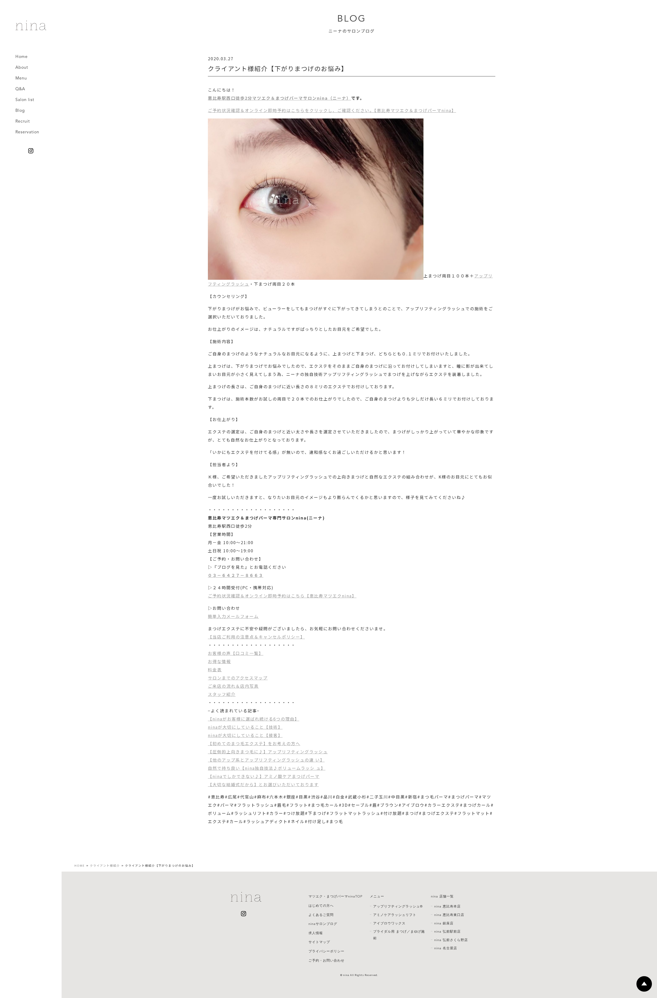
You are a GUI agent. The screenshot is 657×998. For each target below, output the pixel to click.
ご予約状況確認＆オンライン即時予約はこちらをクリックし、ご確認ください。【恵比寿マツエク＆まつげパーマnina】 (332, 110)
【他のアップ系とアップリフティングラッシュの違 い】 (266, 760)
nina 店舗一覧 (442, 896)
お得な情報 (219, 661)
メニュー (377, 896)
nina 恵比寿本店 (447, 906)
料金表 (215, 669)
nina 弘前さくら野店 (451, 940)
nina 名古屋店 (445, 948)
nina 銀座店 (443, 923)
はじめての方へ (321, 906)
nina (346, 975)
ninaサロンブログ (322, 924)
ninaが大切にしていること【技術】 (245, 727)
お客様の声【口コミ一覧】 (235, 653)
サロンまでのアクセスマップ (238, 678)
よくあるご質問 (321, 915)
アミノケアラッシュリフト (394, 915)
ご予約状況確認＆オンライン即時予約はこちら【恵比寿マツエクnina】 (282, 596)
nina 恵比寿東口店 (449, 915)
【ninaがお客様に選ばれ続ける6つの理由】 (253, 719)
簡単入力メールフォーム (233, 616)
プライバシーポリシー (326, 951)
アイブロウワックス (389, 923)
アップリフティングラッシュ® (398, 906)
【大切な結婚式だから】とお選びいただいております (263, 784)
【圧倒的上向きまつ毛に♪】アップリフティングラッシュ (268, 752)
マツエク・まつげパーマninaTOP (335, 896)
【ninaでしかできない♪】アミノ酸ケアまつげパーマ (264, 776)
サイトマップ (319, 942)
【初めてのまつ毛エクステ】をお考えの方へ (254, 743)
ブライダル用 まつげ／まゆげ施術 (399, 935)
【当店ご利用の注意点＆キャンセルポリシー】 (256, 637)
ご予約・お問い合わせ (326, 961)
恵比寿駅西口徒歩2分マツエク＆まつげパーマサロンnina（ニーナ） (279, 98)
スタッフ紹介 (222, 694)
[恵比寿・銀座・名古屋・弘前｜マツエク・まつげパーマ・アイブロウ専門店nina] (30, 28)
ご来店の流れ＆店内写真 (233, 686)
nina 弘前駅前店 (447, 932)
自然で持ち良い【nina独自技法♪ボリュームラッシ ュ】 (266, 768)
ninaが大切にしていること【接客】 (245, 735)
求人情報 (315, 933)
